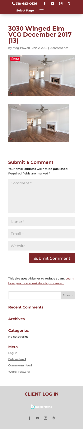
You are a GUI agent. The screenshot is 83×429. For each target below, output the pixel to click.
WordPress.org (19, 371)
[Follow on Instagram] (61, 1)
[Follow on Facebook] (45, 1)
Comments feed (20, 365)
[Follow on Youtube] (53, 1)
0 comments (59, 48)
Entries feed (17, 359)
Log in (12, 353)
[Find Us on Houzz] (69, 1)
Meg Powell (21, 48)
